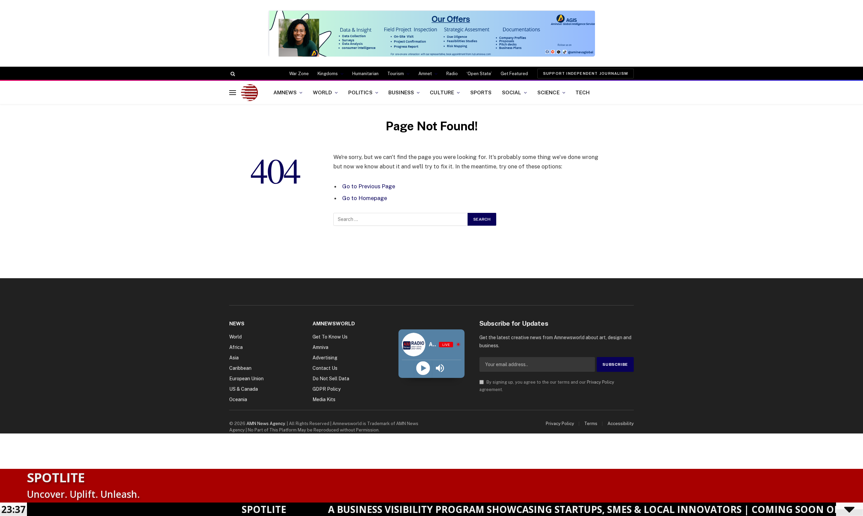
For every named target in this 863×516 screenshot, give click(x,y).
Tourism (395, 73)
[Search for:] (400, 219)
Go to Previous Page (368, 186)
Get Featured (514, 73)
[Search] (232, 74)
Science (548, 92)
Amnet (425, 73)
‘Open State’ (479, 73)
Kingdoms (328, 73)
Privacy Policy (600, 382)
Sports (481, 92)
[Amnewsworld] (249, 92)
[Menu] (232, 92)
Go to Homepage (364, 198)
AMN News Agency (265, 423)
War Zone (299, 73)
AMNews (285, 92)
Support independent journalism (585, 73)
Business (401, 92)
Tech (582, 92)
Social (512, 92)
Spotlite (56, 477)
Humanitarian (365, 73)
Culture (442, 92)
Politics (360, 92)
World (322, 92)
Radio (452, 73)
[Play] (423, 368)
